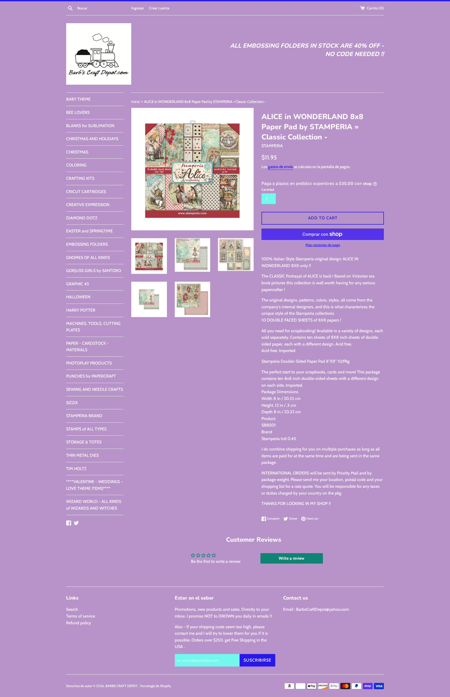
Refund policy (78, 622)
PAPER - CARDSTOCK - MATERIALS (87, 347)
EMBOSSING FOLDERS (87, 244)
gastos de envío (280, 166)
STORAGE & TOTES (84, 442)
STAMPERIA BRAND (84, 415)
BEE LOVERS (78, 112)
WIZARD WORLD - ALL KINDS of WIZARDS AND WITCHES (93, 505)
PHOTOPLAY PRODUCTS (89, 363)
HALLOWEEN (78, 296)
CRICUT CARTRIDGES (86, 191)
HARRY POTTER (80, 310)
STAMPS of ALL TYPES (86, 429)
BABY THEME (78, 99)
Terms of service (80, 616)
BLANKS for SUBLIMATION (90, 125)
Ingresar (137, 8)
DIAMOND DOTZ (81, 217)
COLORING (76, 165)
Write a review (291, 558)
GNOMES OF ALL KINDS (88, 257)
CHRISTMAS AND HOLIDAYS (92, 138)
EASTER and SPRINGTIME (89, 231)
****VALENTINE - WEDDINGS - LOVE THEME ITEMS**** (94, 485)
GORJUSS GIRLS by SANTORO (93, 270)
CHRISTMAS (77, 152)
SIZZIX (72, 402)
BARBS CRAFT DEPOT (121, 686)
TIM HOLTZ (76, 468)
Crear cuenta (159, 8)
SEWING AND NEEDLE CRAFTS (94, 389)
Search (72, 609)
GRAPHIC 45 (77, 283)
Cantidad (267, 190)
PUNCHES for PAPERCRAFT (91, 376)
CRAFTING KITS (80, 178)
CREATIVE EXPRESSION (87, 204)
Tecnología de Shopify (155, 686)
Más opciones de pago (322, 245)
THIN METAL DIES (82, 455)
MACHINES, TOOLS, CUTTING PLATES (93, 327)
